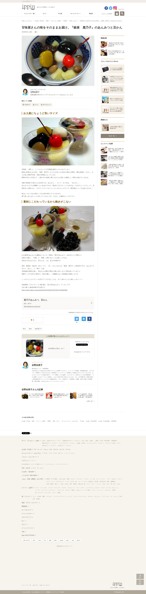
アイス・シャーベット (98, 490)
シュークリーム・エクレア (93, 487)
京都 (39, 540)
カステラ (67, 490)
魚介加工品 (102, 481)
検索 (122, 13)
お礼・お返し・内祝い (87, 440)
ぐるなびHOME (26, 592)
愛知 (55, 540)
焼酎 (43, 496)
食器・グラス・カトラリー (30, 502)
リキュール (97, 496)
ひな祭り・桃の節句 (28, 472)
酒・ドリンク (26, 496)
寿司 (71, 484)
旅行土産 (61, 449)
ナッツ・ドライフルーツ (57, 481)
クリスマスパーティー (62, 464)
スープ (88, 484)
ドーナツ (37, 490)
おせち (34, 468)
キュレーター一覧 (26, 585)
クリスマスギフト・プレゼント (67, 443)
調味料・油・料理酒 (51, 479)
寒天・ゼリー (56, 421)
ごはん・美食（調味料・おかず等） (33, 479)
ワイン (34, 496)
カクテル (90, 496)
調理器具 (24, 506)
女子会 (55, 453)
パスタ (67, 481)
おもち (42, 468)
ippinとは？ (121, 9)
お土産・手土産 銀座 (104, 421)
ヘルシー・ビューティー (29, 457)
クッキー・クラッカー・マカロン (57, 487)
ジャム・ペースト (100, 479)
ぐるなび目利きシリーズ (37, 592)
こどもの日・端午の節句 (29, 475)
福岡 (50, 540)
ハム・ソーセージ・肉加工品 (85, 481)
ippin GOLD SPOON (28, 535)
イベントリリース (27, 528)
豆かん (37, 104)
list (76, 322)
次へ (140, 576)
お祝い (44, 440)
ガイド (24, 524)
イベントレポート (27, 513)
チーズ (48, 481)
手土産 (82, 421)
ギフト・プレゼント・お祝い (31, 441)
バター (108, 479)
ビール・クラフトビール (80, 496)
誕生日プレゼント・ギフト (54, 440)
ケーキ (37, 487)
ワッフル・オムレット (112, 487)
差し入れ (40, 449)
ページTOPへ (140, 589)
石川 (45, 540)
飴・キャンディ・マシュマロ (43, 492)
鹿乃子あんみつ (47, 104)
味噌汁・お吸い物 (78, 484)
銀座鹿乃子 (28, 104)
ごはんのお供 (61, 479)
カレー (93, 484)
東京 (24, 329)
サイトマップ (55, 592)
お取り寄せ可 (26, 540)
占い (23, 521)
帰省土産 (55, 449)
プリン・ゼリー (80, 487)
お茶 (33, 499)
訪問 (33, 421)
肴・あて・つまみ (115, 484)
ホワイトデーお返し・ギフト (113, 443)
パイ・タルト (43, 487)
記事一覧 (90, 401)
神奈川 (78, 540)
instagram (115, 8)
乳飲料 (38, 499)
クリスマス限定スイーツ (37, 464)
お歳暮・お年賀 (81, 443)
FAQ (61, 592)
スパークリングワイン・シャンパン (62, 496)
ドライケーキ (60, 490)
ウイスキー (49, 496)
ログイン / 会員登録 (107, 13)
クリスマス (25, 464)
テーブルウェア (26, 510)
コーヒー (115, 496)
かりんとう (108, 490)
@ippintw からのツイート (65, 546)
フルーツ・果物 (56, 492)
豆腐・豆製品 (49, 484)
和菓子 (49, 421)
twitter (110, 8)
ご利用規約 (48, 592)
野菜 (108, 481)
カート (117, 13)
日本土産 (68, 449)
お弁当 (66, 484)
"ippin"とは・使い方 (44, 585)
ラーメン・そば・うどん (103, 484)
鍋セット (57, 484)
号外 (23, 531)
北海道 (61, 540)
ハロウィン (25, 460)
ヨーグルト (79, 479)
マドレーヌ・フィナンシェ (48, 490)
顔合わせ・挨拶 (48, 449)
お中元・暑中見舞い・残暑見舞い (108, 440)
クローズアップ (26, 517)
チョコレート (71, 487)
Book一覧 (35, 585)
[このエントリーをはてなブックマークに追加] (84, 319)
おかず (72, 481)
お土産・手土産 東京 (91, 421)
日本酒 (39, 496)
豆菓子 (114, 490)
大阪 (73, 540)
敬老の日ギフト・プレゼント (50, 443)
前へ (140, 582)
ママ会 (50, 453)
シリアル (86, 479)
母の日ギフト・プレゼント (49, 445)
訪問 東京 (113, 421)
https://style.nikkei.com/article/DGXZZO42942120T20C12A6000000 (44, 290)
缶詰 (62, 484)
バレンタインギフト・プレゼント (95, 443)
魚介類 (96, 481)
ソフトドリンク (105, 496)
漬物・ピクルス (71, 479)
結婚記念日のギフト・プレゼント (71, 440)
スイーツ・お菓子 (41, 421)
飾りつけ (60, 453)
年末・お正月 (26, 468)
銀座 (30, 329)
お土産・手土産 (26, 421)
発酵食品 (113, 481)
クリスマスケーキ (50, 464)
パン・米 (92, 479)
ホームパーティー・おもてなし (70, 421)
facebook (106, 8)
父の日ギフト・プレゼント (65, 445)
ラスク (103, 487)
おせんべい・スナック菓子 (83, 490)
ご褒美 (96, 440)
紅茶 (120, 496)
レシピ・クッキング (69, 453)
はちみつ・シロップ (117, 479)
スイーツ (33, 460)
